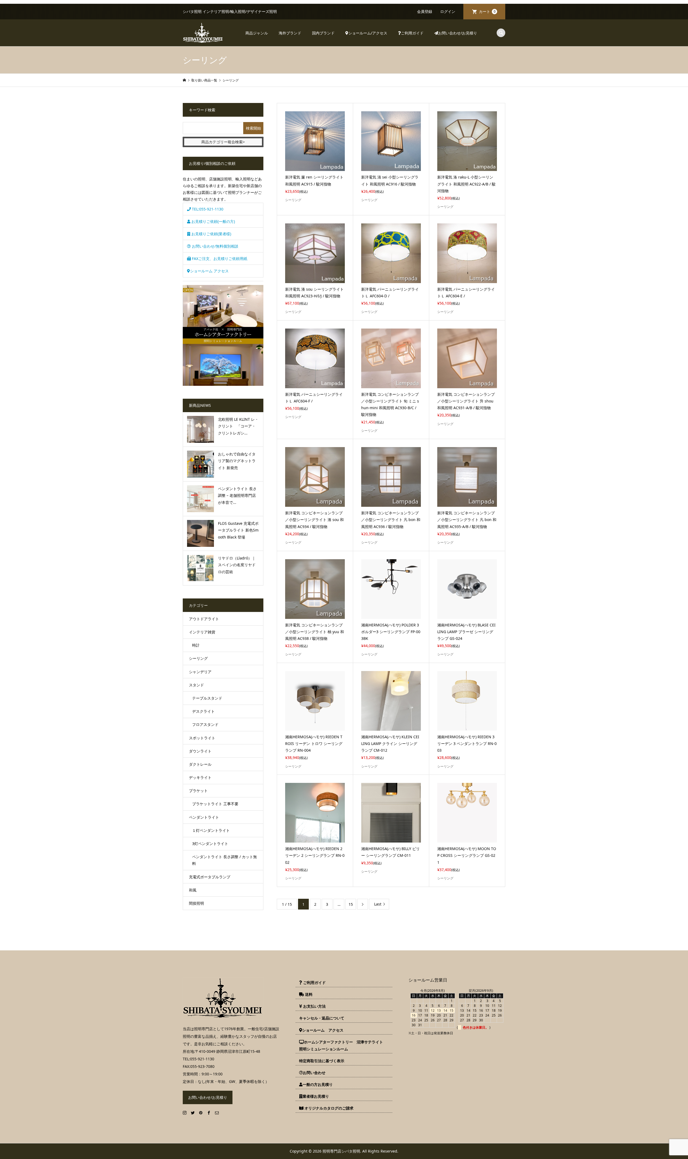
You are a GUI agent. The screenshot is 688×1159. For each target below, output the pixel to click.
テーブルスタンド (207, 698)
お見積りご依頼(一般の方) (212, 221)
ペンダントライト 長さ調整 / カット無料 (224, 860)
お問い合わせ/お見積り (457, 32)
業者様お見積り (316, 1096)
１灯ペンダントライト (211, 830)
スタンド (196, 684)
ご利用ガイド (412, 32)
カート (487, 11)
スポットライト (202, 737)
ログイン (447, 11)
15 (351, 904)
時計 (196, 645)
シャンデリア (200, 671)
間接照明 (196, 903)
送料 (308, 994)
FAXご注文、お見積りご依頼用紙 (219, 258)
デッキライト (200, 777)
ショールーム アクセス (209, 270)
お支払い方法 (314, 1006)
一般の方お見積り (318, 1084)
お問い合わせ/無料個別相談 (214, 246)
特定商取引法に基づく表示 (321, 1060)
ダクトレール (200, 764)
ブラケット (198, 790)
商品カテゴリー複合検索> (223, 141)
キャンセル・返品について (321, 1018)
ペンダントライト (204, 817)
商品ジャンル (256, 32)
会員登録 (424, 11)
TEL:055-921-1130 (207, 209)
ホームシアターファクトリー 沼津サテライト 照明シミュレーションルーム (343, 1045)
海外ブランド (290, 32)
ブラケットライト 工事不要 (215, 803)
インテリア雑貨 (202, 631)
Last (377, 904)
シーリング (198, 658)
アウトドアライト (204, 618)
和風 (192, 890)
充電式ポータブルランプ (209, 876)
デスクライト (203, 711)
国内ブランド (323, 32)
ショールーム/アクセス (367, 32)
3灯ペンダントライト (210, 843)
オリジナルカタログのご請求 (328, 1108)
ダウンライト (200, 751)
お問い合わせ (314, 1072)
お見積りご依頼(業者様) (210, 233)
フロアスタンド (205, 724)
